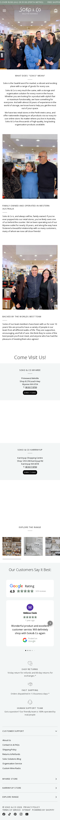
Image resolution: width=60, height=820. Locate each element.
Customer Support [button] (13, 731)
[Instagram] (21, 814)
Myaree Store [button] (10, 779)
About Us (6, 740)
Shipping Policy (9, 749)
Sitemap (26, 810)
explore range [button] (10, 797)
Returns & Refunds (11, 754)
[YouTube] (27, 814)
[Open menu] (7, 10)
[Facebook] (3, 814)
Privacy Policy (32, 807)
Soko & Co (10, 807)
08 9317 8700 (31, 387)
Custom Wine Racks (11, 768)
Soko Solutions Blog (11, 759)
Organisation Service (12, 763)
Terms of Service (11, 810)
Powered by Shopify (43, 810)
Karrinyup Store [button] (11, 788)
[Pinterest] (15, 814)
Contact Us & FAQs (11, 744)
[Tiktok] (9, 814)
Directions (30, 393)
